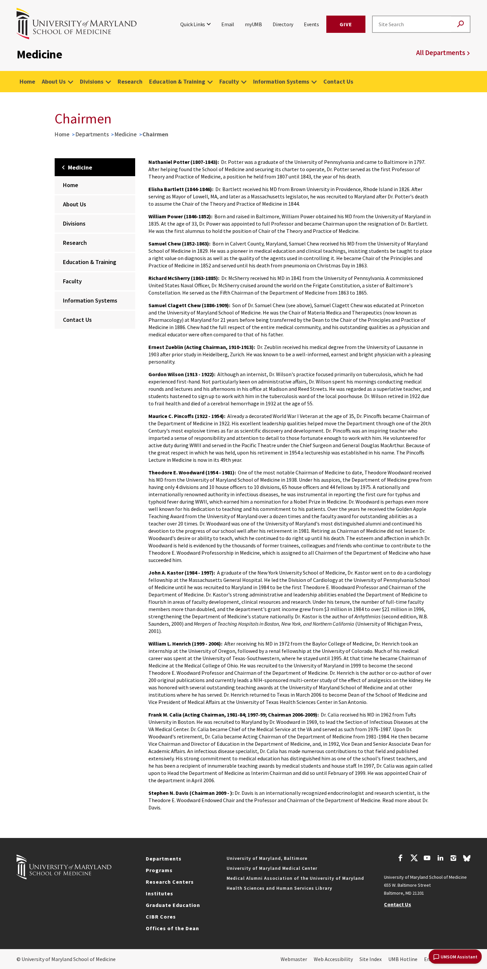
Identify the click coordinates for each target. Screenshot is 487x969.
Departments (92, 134)
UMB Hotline (402, 959)
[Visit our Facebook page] (400, 859)
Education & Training (177, 81)
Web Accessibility (333, 959)
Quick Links (192, 24)
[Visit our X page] (413, 859)
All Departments (440, 52)
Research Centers (170, 881)
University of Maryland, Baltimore (267, 858)
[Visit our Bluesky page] (466, 860)
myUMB (253, 24)
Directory (283, 24)
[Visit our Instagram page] (453, 859)
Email (227, 24)
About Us (54, 81)
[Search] (460, 24)
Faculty (229, 81)
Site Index (370, 959)
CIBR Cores (161, 916)
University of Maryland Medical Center (272, 868)
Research (130, 81)
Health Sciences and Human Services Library (279, 888)
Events (311, 24)
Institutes (159, 893)
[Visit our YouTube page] (427, 859)
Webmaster (294, 959)
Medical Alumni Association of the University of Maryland (295, 878)
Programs (159, 870)
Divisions (91, 81)
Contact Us (338, 81)
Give (346, 24)
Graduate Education (173, 905)
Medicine (126, 134)
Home (27, 81)
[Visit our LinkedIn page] (440, 859)
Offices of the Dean (172, 928)
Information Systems (281, 81)
